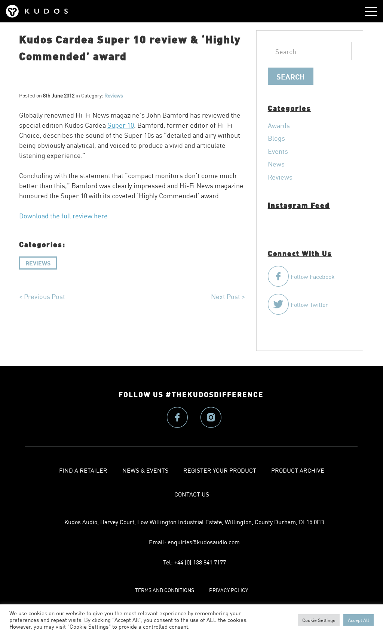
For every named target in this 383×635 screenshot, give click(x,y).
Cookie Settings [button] (318, 619)
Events (278, 151)
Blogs (276, 138)
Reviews (37, 262)
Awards (279, 125)
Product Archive (297, 470)
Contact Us (191, 493)
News (276, 163)
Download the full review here (63, 215)
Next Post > (228, 296)
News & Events (145, 470)
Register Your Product (219, 470)
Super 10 (120, 125)
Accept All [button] (358, 619)
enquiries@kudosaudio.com (204, 541)
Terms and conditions (164, 590)
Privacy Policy (228, 590)
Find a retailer (83, 470)
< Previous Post (42, 296)
